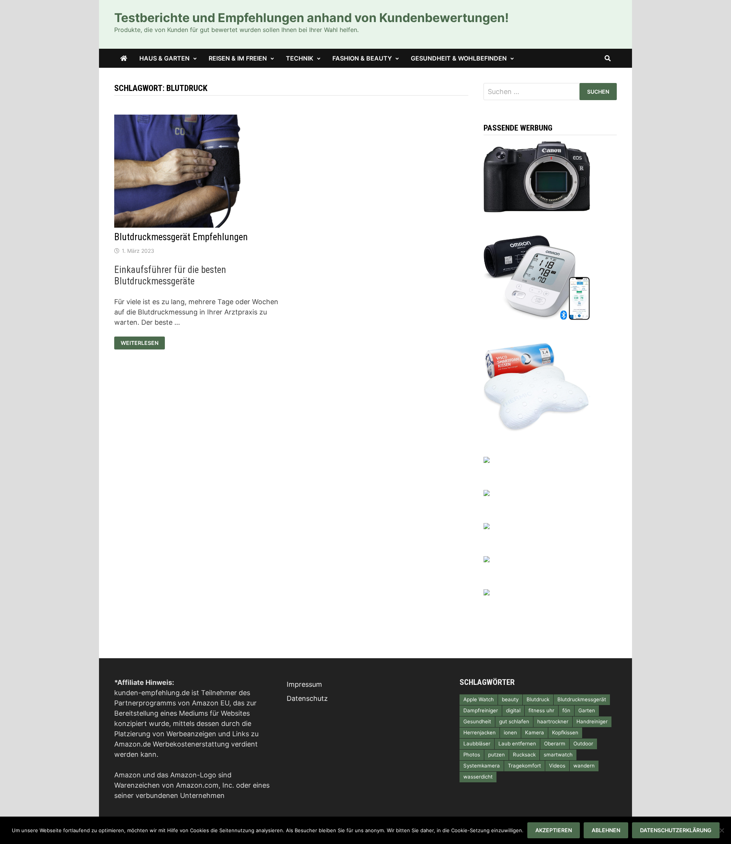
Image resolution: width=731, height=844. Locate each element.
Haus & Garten (164, 58)
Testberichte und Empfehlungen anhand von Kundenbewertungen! (311, 17)
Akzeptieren (553, 830)
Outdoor (583, 743)
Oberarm (554, 743)
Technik (299, 58)
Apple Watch (478, 699)
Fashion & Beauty (362, 58)
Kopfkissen (565, 732)
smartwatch (558, 754)
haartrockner (552, 721)
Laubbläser (476, 743)
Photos (471, 754)
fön (566, 710)
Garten (586, 710)
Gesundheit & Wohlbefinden (459, 58)
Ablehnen (606, 830)
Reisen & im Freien (238, 58)
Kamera (534, 732)
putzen (496, 754)
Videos (557, 766)
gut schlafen (514, 721)
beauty (510, 699)
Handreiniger (592, 721)
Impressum (304, 684)
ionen (510, 732)
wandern (584, 766)
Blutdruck (538, 699)
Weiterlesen (142, 342)
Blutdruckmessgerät (581, 699)
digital (513, 710)
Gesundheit (477, 721)
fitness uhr (541, 710)
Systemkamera (481, 766)
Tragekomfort (524, 766)
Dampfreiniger (480, 710)
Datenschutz (307, 698)
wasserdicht (478, 777)
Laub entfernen (517, 743)
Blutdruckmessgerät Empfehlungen (181, 237)
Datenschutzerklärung (676, 830)
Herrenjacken (479, 732)
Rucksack (524, 754)
